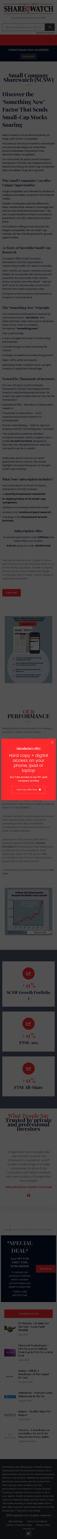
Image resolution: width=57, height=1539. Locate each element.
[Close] (52, 742)
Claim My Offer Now (27, 789)
